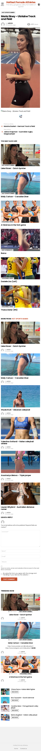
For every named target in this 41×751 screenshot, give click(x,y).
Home (16, 748)
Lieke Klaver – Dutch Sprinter (13, 168)
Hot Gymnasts (7, 250)
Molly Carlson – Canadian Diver (15, 196)
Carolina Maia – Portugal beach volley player (24, 707)
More (34, 648)
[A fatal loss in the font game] (20, 212)
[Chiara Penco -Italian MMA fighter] (5, 692)
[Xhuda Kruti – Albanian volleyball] (20, 396)
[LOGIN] (39, 4)
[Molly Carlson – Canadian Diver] (20, 183)
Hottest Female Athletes (20, 2)
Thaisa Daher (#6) (9, 310)
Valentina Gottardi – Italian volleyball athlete (17, 442)
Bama (3, 253)
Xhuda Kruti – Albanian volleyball (15, 410)
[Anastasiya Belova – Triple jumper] (20, 462)
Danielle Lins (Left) (9, 281)
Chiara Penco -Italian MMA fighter (23, 689)
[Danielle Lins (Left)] (20, 268)
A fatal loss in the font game (13, 225)
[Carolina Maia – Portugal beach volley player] (5, 708)
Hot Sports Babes (8, 165)
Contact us (23, 748)
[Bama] (20, 240)
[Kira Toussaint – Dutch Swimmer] (5, 700)
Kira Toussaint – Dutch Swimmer (22, 698)
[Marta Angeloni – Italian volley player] (5, 717)
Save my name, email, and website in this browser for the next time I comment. (20, 568)
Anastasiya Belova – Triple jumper (16, 475)
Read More (15, 692)
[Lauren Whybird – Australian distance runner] (20, 494)
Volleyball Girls (7, 222)
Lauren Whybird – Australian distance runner (17, 508)
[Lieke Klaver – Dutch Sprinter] (20, 155)
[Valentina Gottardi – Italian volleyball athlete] (20, 428)
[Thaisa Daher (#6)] (20, 296)
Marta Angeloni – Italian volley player (24, 715)
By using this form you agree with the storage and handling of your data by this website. (20, 574)
